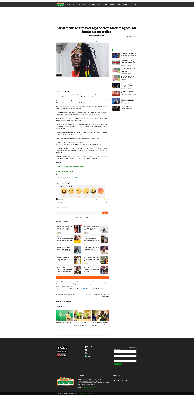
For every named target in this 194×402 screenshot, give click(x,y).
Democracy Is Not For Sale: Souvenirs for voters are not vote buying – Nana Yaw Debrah (100, 324)
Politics (78, 4)
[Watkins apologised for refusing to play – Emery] (116, 108)
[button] (135, 4)
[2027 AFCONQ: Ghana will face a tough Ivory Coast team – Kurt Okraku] (116, 55)
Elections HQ (112, 4)
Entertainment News (99, 35)
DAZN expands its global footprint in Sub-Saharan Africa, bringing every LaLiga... (129, 93)
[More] (102, 288)
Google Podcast (91, 346)
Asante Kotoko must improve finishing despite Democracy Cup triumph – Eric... (128, 70)
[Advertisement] (96, 16)
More (124, 4)
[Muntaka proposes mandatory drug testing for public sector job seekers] (64, 315)
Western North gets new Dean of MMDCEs (66, 294)
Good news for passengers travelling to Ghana (70, 166)
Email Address (117, 349)
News (73, 4)
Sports (98, 4)
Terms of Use (83, 393)
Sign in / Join (59, 1)
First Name (116, 354)
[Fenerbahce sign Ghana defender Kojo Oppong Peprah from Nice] (116, 85)
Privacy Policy (89, 393)
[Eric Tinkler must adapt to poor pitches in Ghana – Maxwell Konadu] (116, 78)
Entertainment (91, 4)
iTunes (89, 353)
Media (118, 4)
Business (84, 4)
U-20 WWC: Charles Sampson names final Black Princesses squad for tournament (128, 62)
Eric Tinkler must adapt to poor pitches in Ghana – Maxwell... (127, 77)
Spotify (89, 356)
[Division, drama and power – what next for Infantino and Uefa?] (116, 101)
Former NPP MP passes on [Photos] (67, 177)
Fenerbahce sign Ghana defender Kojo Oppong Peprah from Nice (128, 85)
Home (68, 4)
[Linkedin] (131, 1)
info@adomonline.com (89, 387)
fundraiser (62, 301)
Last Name (116, 358)
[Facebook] (129, 1)
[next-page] (59, 329)
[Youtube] (136, 1)
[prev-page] (57, 329)
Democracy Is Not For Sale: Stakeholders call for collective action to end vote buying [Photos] (82, 324)
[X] (134, 1)
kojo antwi (68, 301)
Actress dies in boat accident (65, 171)
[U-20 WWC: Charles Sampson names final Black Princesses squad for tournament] (116, 62)
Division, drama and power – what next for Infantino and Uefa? (128, 100)
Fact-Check (104, 4)
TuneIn (89, 350)
